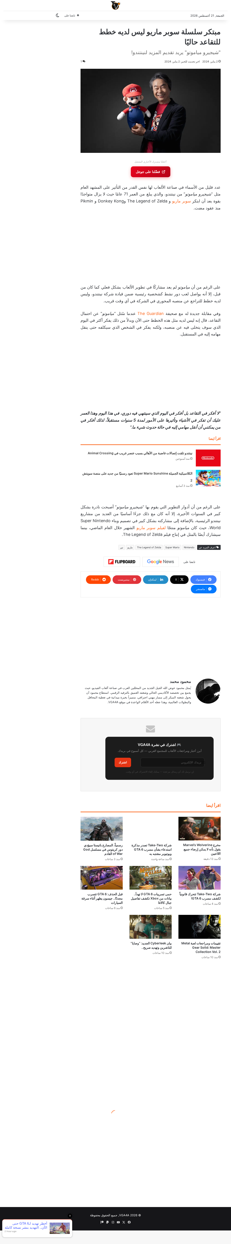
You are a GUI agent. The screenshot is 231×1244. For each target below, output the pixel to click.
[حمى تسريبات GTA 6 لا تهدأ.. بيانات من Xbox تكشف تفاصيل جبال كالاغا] (150, 878)
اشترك (123, 762)
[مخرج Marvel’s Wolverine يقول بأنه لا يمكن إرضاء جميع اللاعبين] (199, 828)
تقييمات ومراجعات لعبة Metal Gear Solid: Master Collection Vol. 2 (201, 947)
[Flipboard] (122, 562)
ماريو (130, 547)
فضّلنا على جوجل (148, 172)
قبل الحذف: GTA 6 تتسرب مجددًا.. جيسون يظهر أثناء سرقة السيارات (102, 898)
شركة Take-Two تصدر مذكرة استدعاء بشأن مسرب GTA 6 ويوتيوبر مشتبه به (152, 849)
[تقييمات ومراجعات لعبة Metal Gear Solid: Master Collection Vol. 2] (199, 927)
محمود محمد (180, 681)
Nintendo (189, 547)
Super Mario (172, 547)
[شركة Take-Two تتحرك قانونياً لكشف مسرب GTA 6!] (199, 878)
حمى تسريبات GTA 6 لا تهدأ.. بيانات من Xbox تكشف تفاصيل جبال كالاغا (151, 898)
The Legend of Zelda (149, 547)
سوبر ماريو (181, 201)
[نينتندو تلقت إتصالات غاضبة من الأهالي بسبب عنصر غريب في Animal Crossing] (208, 458)
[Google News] (160, 562)
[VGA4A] (115, 5)
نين (121, 547)
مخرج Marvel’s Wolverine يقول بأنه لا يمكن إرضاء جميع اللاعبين (202, 849)
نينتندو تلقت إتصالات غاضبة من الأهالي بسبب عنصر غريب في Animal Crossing (140, 453)
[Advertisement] (150, 248)
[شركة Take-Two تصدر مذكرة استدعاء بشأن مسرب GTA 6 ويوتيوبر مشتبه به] (150, 829)
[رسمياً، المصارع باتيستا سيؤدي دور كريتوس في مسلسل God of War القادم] (102, 829)
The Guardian (150, 313)
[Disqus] (151, 1031)
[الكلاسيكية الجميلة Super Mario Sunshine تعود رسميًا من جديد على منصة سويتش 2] (208, 478)
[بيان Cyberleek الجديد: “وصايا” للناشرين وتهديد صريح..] (150, 927)
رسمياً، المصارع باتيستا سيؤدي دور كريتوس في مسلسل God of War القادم (103, 849)
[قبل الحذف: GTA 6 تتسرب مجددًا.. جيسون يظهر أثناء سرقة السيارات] (102, 878)
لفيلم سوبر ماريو (151, 527)
